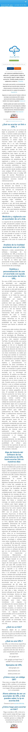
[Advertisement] (14, 29)
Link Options (17, 68)
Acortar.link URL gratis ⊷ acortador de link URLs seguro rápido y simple (14, 5)
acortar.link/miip (19, 703)
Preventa (20, 81)
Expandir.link (14, 92)
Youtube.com (22, 101)
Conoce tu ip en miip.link (14, 60)
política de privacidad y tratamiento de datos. (15, 121)
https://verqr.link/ (19, 111)
